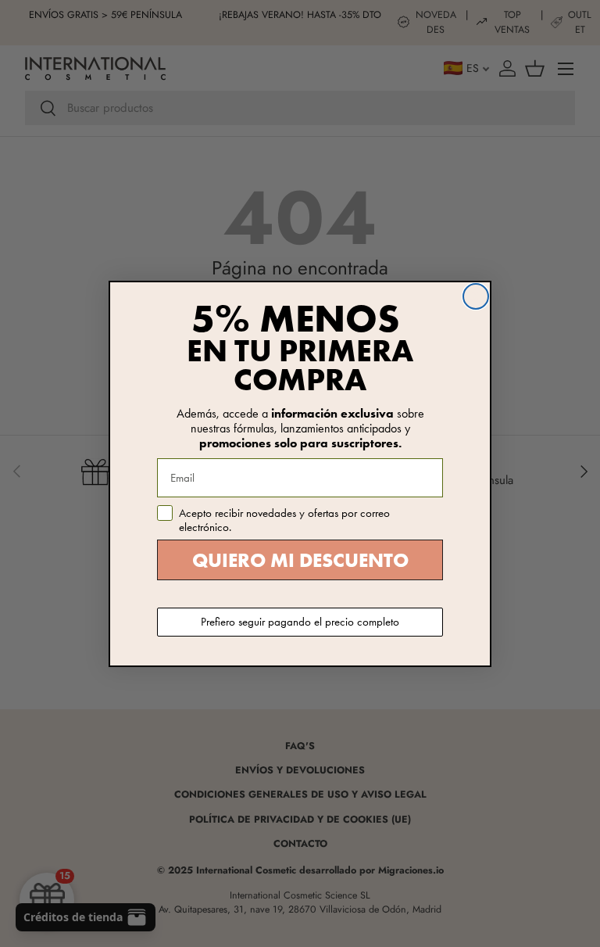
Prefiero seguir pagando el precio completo (300, 622)
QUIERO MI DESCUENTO (300, 560)
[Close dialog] (475, 296)
